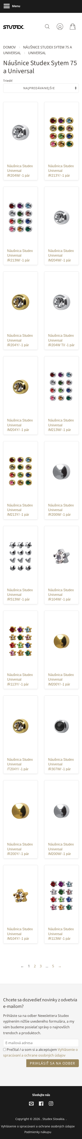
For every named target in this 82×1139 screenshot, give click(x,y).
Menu (15, 6)
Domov (9, 47)
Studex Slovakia (53, 1119)
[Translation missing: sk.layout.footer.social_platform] (31, 1104)
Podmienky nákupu (37, 1132)
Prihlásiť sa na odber (52, 1063)
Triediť (7, 81)
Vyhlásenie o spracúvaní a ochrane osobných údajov (38, 1126)
